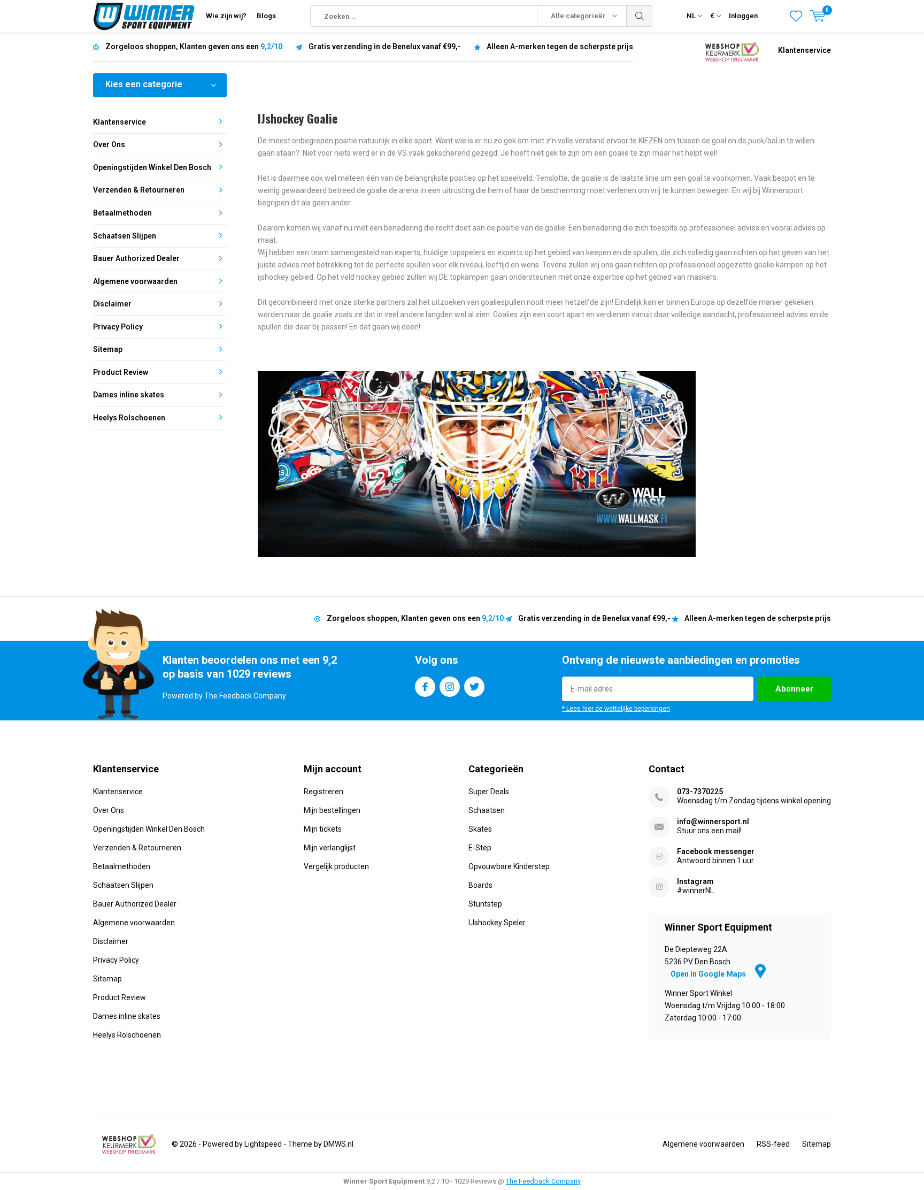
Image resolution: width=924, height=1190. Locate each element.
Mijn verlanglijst (330, 847)
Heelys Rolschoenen (129, 417)
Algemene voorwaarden (135, 281)
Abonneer (794, 689)
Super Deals (488, 791)
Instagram (450, 687)
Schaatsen (486, 810)
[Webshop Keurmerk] (732, 50)
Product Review (120, 372)
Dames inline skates (128, 394)
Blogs (266, 16)
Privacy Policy (118, 327)
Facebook (425, 687)
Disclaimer (112, 304)
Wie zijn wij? (226, 16)
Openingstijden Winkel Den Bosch (152, 167)
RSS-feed (773, 1144)
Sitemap (107, 349)
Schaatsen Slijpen (124, 236)
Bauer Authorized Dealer (136, 258)
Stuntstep (485, 904)
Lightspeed (263, 1144)
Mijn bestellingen (332, 810)
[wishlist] (796, 16)
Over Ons (109, 144)
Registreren (323, 791)
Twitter (474, 687)
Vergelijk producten (336, 866)
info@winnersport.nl (713, 821)
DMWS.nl (338, 1144)
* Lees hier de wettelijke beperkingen (616, 708)
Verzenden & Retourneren (138, 190)
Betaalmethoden (122, 213)
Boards (480, 885)
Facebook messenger (715, 851)
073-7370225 (700, 791)
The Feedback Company (543, 1181)
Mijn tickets (323, 829)
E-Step (479, 847)
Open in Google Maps (709, 974)
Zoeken (639, 16)
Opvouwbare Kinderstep (509, 866)
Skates (480, 829)
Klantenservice (804, 50)
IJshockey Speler (497, 922)
